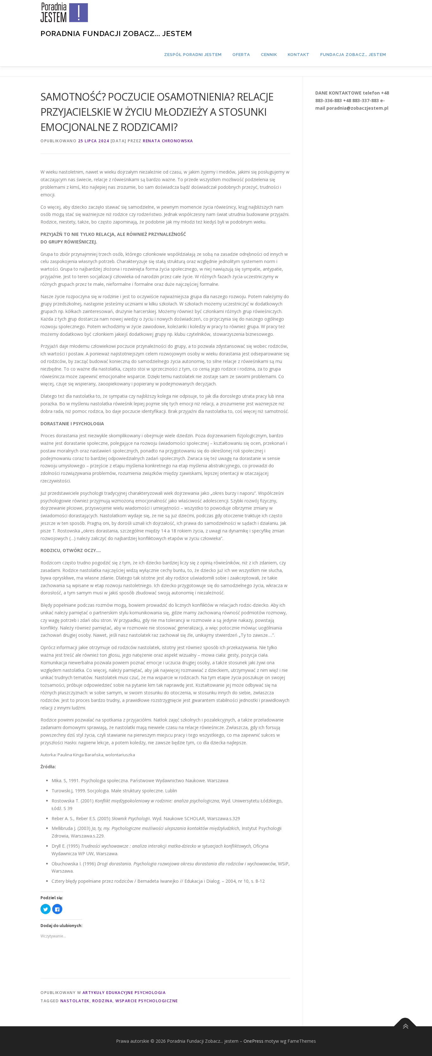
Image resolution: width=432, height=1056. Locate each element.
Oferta (241, 54)
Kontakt (299, 54)
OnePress (253, 1041)
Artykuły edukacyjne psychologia (124, 992)
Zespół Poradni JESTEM (193, 54)
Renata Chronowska (168, 141)
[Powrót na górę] (405, 1026)
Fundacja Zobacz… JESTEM (353, 54)
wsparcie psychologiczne (146, 1001)
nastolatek (74, 1001)
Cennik (269, 54)
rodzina (102, 1001)
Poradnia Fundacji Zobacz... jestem (116, 33)
